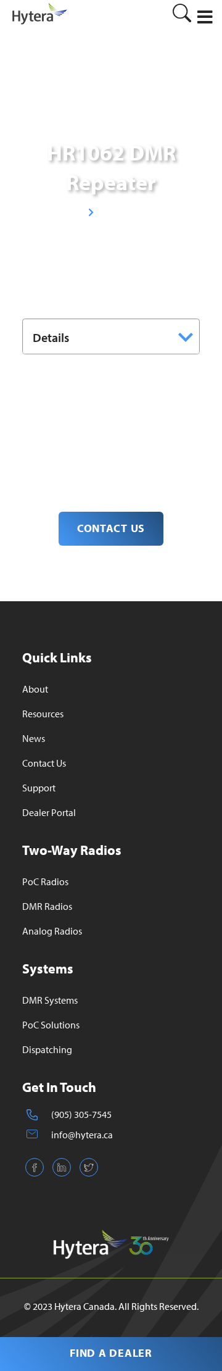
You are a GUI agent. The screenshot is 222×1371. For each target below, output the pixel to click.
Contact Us (44, 763)
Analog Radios (52, 931)
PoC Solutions (51, 1025)
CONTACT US (111, 528)
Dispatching (47, 1049)
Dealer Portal (49, 812)
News (33, 738)
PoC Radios (45, 881)
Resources (43, 713)
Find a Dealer (111, 1353)
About (35, 689)
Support (39, 787)
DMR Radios (47, 906)
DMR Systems (50, 1000)
